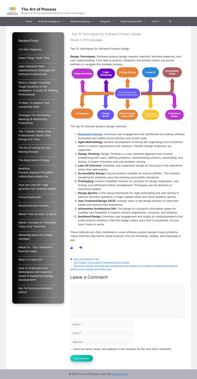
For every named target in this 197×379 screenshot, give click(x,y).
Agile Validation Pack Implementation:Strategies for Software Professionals (36, 70)
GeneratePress (120, 374)
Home (29, 21)
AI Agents (105, 21)
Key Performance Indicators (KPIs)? (35, 290)
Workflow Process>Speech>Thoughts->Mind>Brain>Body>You (36, 172)
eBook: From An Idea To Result (37, 214)
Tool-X (155, 21)
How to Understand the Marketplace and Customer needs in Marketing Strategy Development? (35, 274)
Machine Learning (80, 21)
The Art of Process (38, 9)
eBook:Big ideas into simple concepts (35, 236)
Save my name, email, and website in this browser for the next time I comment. (123, 349)
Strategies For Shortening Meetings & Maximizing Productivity (34, 119)
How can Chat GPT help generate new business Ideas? (37, 186)
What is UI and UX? (30, 259)
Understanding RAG (131, 21)
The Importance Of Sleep (33, 160)
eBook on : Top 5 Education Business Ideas (35, 249)
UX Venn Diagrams (30, 49)
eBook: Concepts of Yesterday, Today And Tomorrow (37, 224)
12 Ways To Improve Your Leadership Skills (33, 104)
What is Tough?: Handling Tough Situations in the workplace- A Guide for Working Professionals (38, 88)
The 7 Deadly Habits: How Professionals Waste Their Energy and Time (34, 135)
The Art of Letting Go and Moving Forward (34, 149)
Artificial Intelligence (49, 21)
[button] (170, 21)
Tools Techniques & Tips (86, 259)
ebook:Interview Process (33, 205)
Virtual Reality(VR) (29, 197)
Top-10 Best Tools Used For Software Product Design (101, 262)
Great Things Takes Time (34, 57)
